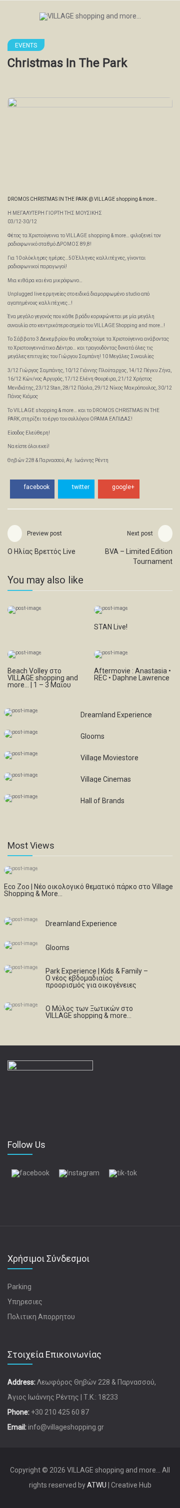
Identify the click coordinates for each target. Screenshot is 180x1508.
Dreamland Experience (116, 714)
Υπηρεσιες (25, 1302)
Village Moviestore (109, 757)
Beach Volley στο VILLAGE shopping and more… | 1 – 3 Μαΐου (43, 677)
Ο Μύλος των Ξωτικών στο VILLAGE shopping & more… (89, 1012)
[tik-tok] (123, 1172)
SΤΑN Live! (111, 626)
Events (26, 45)
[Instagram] (79, 1172)
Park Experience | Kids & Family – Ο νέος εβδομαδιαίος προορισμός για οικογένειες (97, 978)
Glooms (92, 736)
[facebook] (31, 1172)
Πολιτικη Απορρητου (41, 1317)
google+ (122, 487)
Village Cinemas (105, 779)
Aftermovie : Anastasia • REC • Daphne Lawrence (132, 674)
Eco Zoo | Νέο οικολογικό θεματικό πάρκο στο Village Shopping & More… (88, 890)
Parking (20, 1287)
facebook (36, 487)
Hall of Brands (102, 800)
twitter (80, 487)
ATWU (96, 1485)
